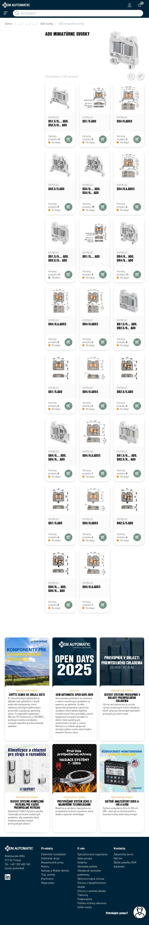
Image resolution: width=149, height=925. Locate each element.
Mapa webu (47, 883)
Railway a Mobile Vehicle (55, 870)
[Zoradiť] (140, 76)
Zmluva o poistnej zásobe (91, 891)
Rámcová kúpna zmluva (90, 878)
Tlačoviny (82, 895)
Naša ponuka (84, 858)
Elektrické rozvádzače (53, 854)
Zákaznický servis (123, 854)
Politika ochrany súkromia (91, 903)
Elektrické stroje (50, 858)
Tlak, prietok (48, 874)
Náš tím (118, 858)
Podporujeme (84, 899)
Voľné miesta (84, 907)
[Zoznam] (131, 76)
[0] (140, 5)
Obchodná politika (87, 866)
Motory (45, 866)
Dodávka (82, 862)
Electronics (47, 878)
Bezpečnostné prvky (52, 862)
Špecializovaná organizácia (92, 854)
